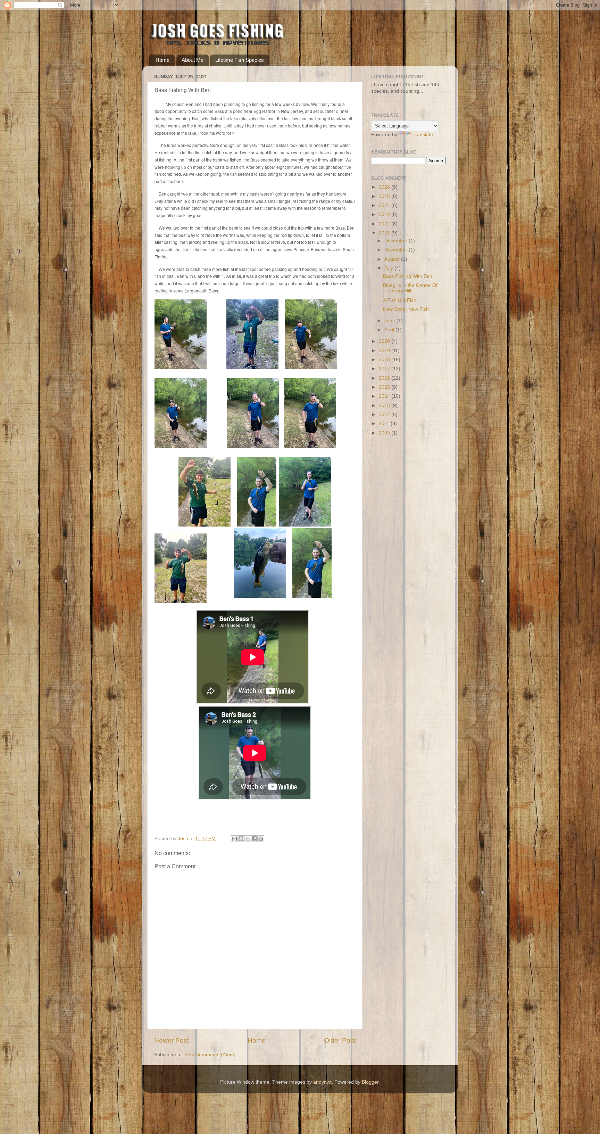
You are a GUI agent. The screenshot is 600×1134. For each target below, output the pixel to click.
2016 (385, 378)
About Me (192, 60)
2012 (385, 414)
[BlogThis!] (241, 838)
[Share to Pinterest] (260, 838)
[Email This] (234, 838)
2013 (385, 405)
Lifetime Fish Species (239, 60)
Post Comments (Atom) (210, 1054)
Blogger (370, 1082)
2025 (385, 196)
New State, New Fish (406, 309)
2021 (385, 232)
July (389, 268)
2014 (385, 396)
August (392, 259)
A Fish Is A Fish (399, 300)
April (389, 329)
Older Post (340, 1040)
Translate (422, 134)
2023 (385, 214)
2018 (385, 359)
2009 (385, 433)
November (396, 250)
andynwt (322, 1082)
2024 (385, 205)
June (390, 320)
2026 (385, 187)
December (396, 240)
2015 (385, 387)
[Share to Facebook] (254, 838)
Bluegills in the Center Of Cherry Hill (410, 288)
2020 (385, 341)
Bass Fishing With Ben (407, 276)
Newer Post (171, 1040)
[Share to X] (247, 838)
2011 (385, 423)
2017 (385, 368)
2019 (385, 350)
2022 (385, 223)
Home (162, 60)
